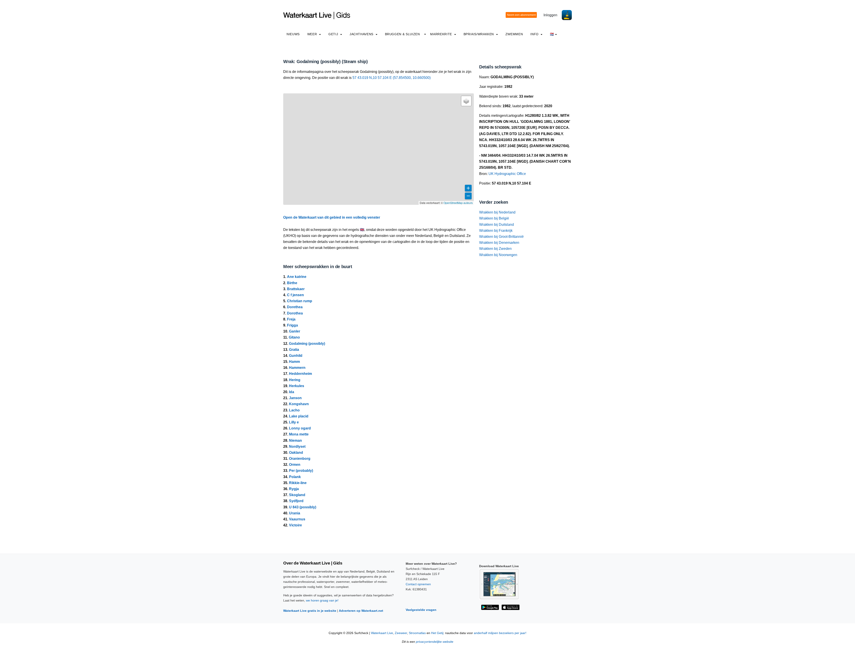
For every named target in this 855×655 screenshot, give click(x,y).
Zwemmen (514, 34)
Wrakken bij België (494, 218)
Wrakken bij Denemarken (499, 242)
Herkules (296, 386)
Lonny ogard (300, 428)
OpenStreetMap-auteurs (458, 203)
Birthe (292, 283)
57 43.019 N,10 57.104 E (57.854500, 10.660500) (391, 78)
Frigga (292, 325)
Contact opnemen (418, 584)
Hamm (294, 361)
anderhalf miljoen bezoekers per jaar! (500, 633)
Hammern (297, 368)
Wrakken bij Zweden (495, 249)
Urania (294, 513)
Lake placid (298, 416)
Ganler (294, 331)
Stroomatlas (417, 633)
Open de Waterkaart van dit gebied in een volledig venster (331, 217)
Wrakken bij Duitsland (496, 224)
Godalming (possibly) (307, 343)
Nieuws (293, 34)
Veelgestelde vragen (421, 610)
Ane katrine (296, 277)
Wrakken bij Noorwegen (498, 255)
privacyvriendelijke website (434, 641)
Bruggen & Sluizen (402, 34)
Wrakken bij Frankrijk (496, 230)
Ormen (294, 464)
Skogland (297, 495)
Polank (295, 477)
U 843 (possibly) (302, 507)
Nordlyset (297, 446)
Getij (333, 34)
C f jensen (295, 295)
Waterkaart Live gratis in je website (309, 610)
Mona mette (299, 434)
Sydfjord (296, 501)
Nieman (295, 440)
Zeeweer (401, 633)
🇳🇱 (552, 34)
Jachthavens (362, 34)
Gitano (294, 337)
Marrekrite (441, 34)
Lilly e (294, 422)
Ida (291, 392)
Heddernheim (300, 374)
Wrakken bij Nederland (497, 212)
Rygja (294, 489)
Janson (295, 398)
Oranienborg (299, 458)
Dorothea (295, 313)
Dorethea (295, 307)
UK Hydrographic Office (507, 174)
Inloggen (550, 15)
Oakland (296, 452)
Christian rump (299, 301)
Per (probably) (301, 470)
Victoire (295, 525)
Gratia (294, 349)
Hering (294, 380)
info (534, 34)
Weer (312, 34)
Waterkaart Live (382, 633)
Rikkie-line (298, 483)
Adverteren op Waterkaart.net (361, 610)
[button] (466, 101)
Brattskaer (296, 289)
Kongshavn (299, 404)
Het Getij (437, 633)
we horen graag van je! (322, 600)
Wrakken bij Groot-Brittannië (501, 236)
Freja (291, 319)
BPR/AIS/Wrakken (479, 34)
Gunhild (295, 355)
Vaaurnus (297, 519)
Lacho (294, 410)
